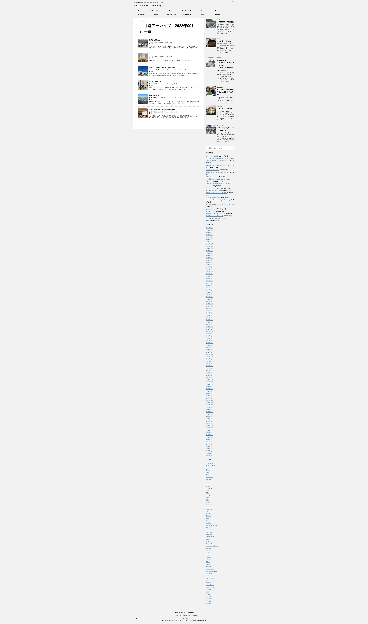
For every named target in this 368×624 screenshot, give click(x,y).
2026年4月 (209, 235)
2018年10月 (209, 430)
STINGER (204, 620)
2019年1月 (209, 423)
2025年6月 (209, 258)
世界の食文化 (210, 587)
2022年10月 (209, 331)
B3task (208, 474)
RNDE (208, 559)
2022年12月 (209, 327)
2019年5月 (209, 416)
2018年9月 (209, 432)
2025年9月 (209, 251)
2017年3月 (209, 444)
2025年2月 (209, 267)
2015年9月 (209, 451)
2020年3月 (209, 393)
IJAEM (208, 502)
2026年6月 (209, 230)
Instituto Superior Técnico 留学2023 (162, 67)
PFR (207, 552)
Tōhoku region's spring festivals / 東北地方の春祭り (225, 92)
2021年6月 (209, 366)
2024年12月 (209, 271)
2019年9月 (209, 407)
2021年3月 (209, 373)
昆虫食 (208, 594)
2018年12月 (209, 425)
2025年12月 (209, 244)
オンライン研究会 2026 (213, 197)
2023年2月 (209, 322)
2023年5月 (209, 315)
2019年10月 (209, 405)
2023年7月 (209, 310)
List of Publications (156, 11)
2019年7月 (209, 412)
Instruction (141, 14)
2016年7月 (209, 448)
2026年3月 (209, 237)
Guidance (209, 495)
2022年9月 (209, 333)
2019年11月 (209, 402)
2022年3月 (209, 347)
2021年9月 (209, 359)
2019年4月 (209, 419)
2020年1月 (209, 398)
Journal (208, 516)
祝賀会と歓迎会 (154, 40)
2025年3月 (209, 264)
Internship (209, 509)
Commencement (155, 54)
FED (207, 493)
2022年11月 (209, 329)
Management (210, 529)
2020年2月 (209, 396)
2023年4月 (209, 317)
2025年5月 (209, 260)
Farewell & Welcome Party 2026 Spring (218, 200)
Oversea (177, 70)
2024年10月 (209, 276)
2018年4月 (209, 439)
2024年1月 (209, 297)
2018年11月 (209, 428)
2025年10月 (209, 248)
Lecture (217, 11)
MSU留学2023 (154, 95)
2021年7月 (209, 363)
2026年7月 (209, 228)
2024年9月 (209, 278)
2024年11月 (209, 274)
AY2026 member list (212, 177)
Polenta (208, 220)
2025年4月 (209, 262)
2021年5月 (209, 368)
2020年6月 (209, 386)
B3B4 (207, 472)
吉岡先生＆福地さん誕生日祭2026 (216, 193)
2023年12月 (209, 299)
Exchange (171, 70)
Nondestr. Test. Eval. (212, 546)
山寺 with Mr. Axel (211, 218)
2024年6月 (209, 285)
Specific (208, 564)
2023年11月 (209, 301)
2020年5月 (209, 389)
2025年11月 (209, 246)
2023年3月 (209, 320)
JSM (177, 112)
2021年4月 (209, 370)
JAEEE (208, 513)
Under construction (212, 571)
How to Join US (186, 11)
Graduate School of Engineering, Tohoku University (184, 615)
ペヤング (208, 582)
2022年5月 (209, 343)
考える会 (208, 601)
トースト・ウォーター (224, 108)
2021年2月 (209, 375)
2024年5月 (209, 287)
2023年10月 (209, 304)
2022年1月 (209, 352)
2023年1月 (209, 324)
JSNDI (208, 520)
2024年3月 (209, 292)
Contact (217, 14)
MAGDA (208, 527)
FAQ (202, 11)
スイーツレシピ (210, 580)
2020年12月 (209, 379)
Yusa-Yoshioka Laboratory (147, 5)
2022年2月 (209, 350)
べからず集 (209, 578)
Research (171, 11)
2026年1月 (209, 241)
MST (207, 541)
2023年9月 (209, 306)
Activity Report (171, 14)
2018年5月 (209, 437)
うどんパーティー (155, 81)
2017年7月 (209, 442)
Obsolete (209, 548)
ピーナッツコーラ (211, 209)
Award (208, 470)
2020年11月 (209, 382)
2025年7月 (209, 255)
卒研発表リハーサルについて (214, 216)
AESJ (207, 467)
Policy (156, 14)
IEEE (207, 500)
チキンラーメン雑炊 (224, 41)
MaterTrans (209, 532)
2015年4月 (209, 453)
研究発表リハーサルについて (214, 213)
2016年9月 (209, 446)
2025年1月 (209, 269)
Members (141, 11)
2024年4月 (209, 290)
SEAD (208, 562)
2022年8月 (209, 336)
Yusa (207, 575)
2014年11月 (209, 455)
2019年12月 (209, 400)
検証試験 (208, 596)
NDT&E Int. (209, 543)
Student (182, 70)
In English (209, 504)
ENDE (208, 484)
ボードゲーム (210, 585)
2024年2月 (209, 294)
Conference (171, 112)
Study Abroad (189, 70)
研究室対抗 (209, 598)
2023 (152, 44)
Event (170, 42)
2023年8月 (209, 308)
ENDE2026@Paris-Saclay (214, 190)
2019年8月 (209, 409)
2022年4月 (209, 345)
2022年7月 (209, 338)
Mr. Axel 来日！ (210, 211)
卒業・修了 (209, 589)
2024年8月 (209, 281)
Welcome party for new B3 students (217, 172)
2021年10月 (209, 356)
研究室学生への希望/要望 (225, 22)
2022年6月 (209, 340)
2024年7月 (209, 283)
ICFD (207, 497)
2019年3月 (209, 421)
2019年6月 (209, 414)
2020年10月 (209, 384)
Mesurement (210, 536)
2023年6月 (209, 313)
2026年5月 (209, 232)
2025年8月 (209, 253)
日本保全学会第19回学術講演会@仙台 (162, 109)
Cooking (170, 84)
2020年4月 (209, 391)
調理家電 (208, 603)
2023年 (145, 21)
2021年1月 (209, 377)
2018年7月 (209, 435)
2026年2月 (209, 239)
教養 (207, 592)
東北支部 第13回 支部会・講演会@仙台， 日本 (220, 204)
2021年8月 (209, 361)
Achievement (187, 14)
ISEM (207, 511)
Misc (202, 14)
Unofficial (176, 84)
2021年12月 (209, 354)
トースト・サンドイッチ (213, 188)
